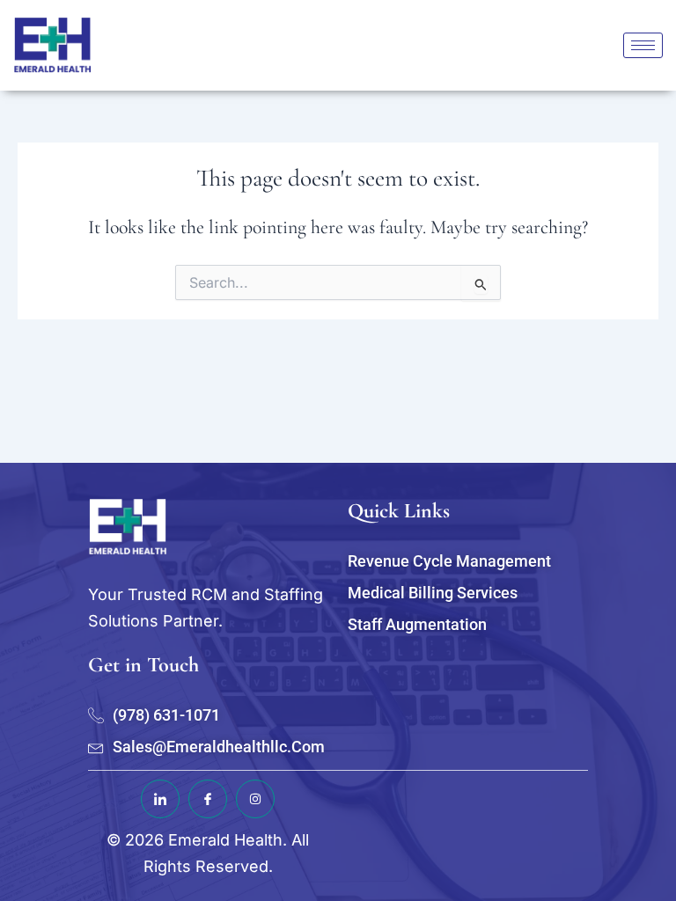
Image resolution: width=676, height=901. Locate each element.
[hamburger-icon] (643, 45)
